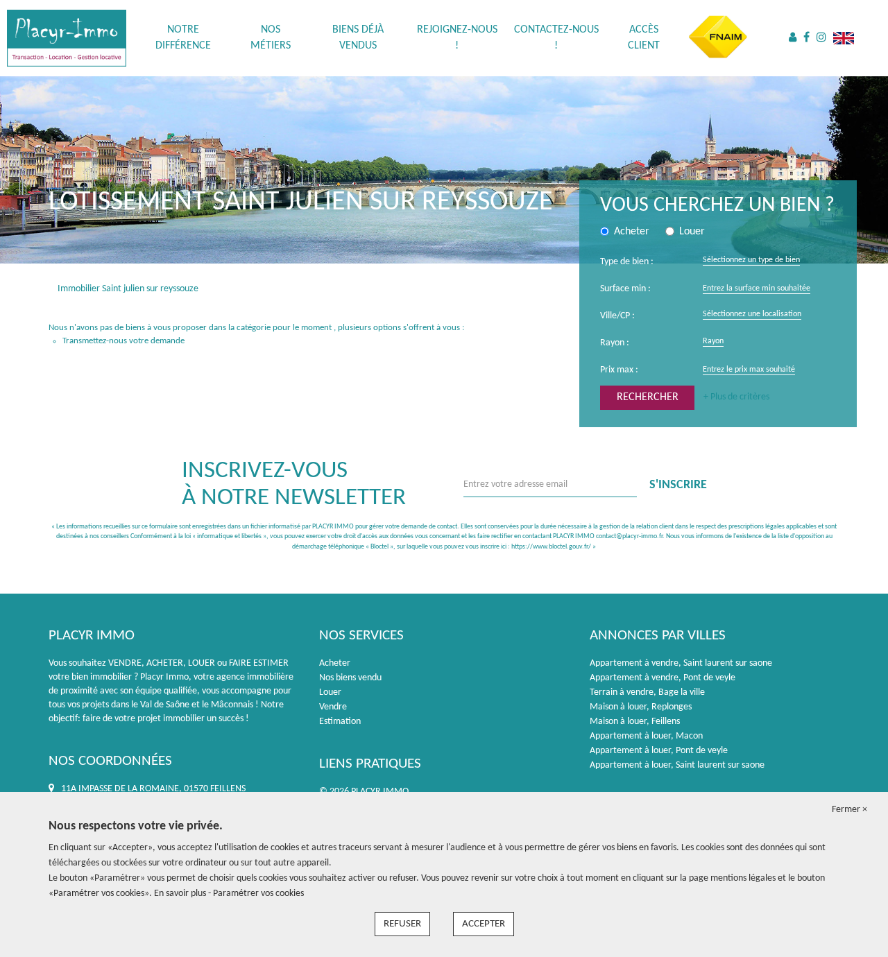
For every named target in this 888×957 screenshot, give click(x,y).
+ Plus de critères (736, 397)
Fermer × (849, 809)
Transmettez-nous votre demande (123, 340)
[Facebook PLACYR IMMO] (806, 38)
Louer (330, 692)
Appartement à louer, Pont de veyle (659, 750)
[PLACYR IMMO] (66, 38)
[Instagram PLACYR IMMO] (821, 38)
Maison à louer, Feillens (635, 721)
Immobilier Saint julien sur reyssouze (128, 289)
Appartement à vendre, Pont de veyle (662, 678)
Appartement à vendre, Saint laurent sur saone (681, 663)
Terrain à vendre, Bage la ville (647, 692)
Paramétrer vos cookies (258, 893)
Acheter (334, 663)
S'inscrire (678, 485)
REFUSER (402, 924)
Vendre (333, 707)
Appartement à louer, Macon (646, 736)
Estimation (340, 721)
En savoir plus (181, 893)
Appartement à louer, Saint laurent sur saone (677, 765)
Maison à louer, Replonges (641, 707)
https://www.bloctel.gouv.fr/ (551, 547)
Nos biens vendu (350, 678)
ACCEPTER (483, 924)
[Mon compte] (792, 38)
